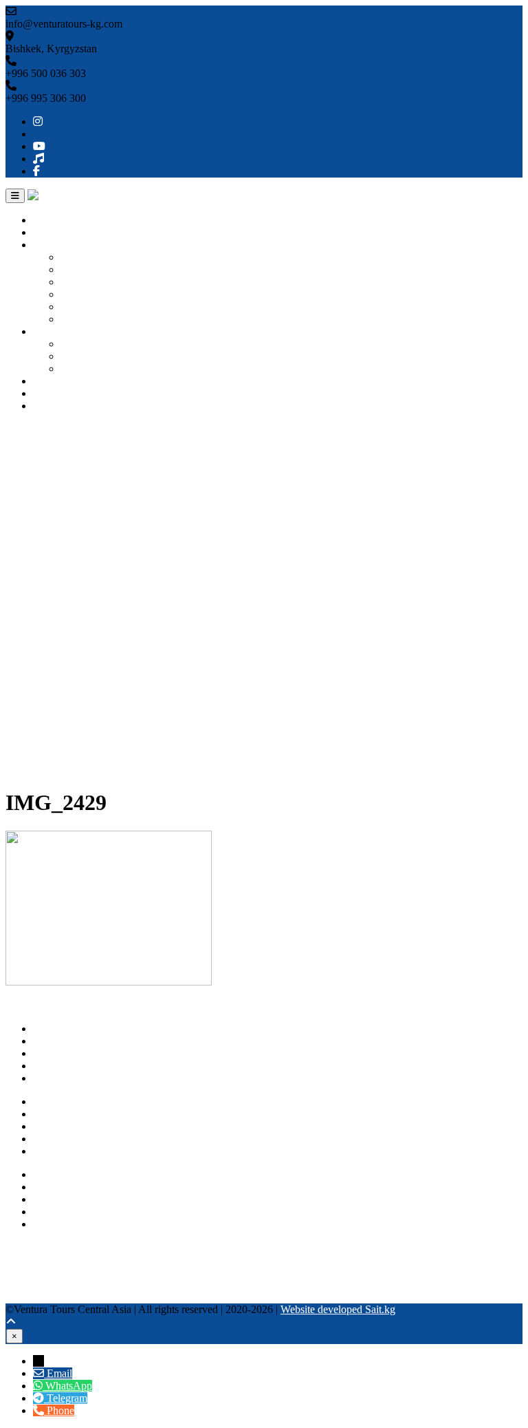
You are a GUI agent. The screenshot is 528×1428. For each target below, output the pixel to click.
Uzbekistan (84, 269)
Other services (64, 381)
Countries (54, 245)
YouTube (25, 1272)
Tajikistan (81, 306)
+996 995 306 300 (73, 1187)
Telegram (53, 1224)
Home (46, 220)
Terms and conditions (79, 1151)
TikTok (21, 1284)
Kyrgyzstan (85, 257)
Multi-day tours (93, 356)
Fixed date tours (95, 368)
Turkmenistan (90, 294)
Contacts (52, 406)
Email (59, 1373)
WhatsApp (56, 1211)
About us (53, 232)
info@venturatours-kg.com (91, 1199)
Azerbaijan (84, 319)
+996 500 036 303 (73, 1174)
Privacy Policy (64, 1138)
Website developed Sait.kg (337, 1309)
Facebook (27, 1297)
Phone (60, 1410)
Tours (45, 331)
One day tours (91, 344)
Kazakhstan (85, 282)
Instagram (27, 1247)
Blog (43, 393)
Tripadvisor (30, 1260)
